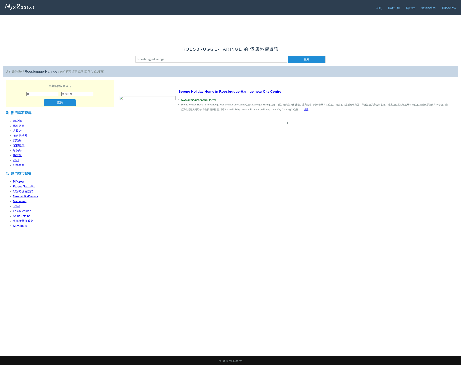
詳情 (306, 109)
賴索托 (17, 120)
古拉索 (17, 130)
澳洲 (16, 160)
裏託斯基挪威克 (23, 220)
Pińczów (18, 181)
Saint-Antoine (21, 216)
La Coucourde (22, 211)
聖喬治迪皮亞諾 (23, 191)
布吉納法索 (20, 135)
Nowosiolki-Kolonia (25, 196)
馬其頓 (17, 155)
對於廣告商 (428, 8)
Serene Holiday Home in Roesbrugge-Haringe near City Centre (229, 91)
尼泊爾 (17, 140)
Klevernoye (20, 225)
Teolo (16, 206)
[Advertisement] (287, 137)
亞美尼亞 (18, 165)
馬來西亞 (18, 125)
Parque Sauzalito (24, 186)
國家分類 (394, 8)
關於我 (410, 8)
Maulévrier (19, 201)
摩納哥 (17, 150)
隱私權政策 (449, 8)
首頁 (379, 8)
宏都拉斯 (18, 145)
